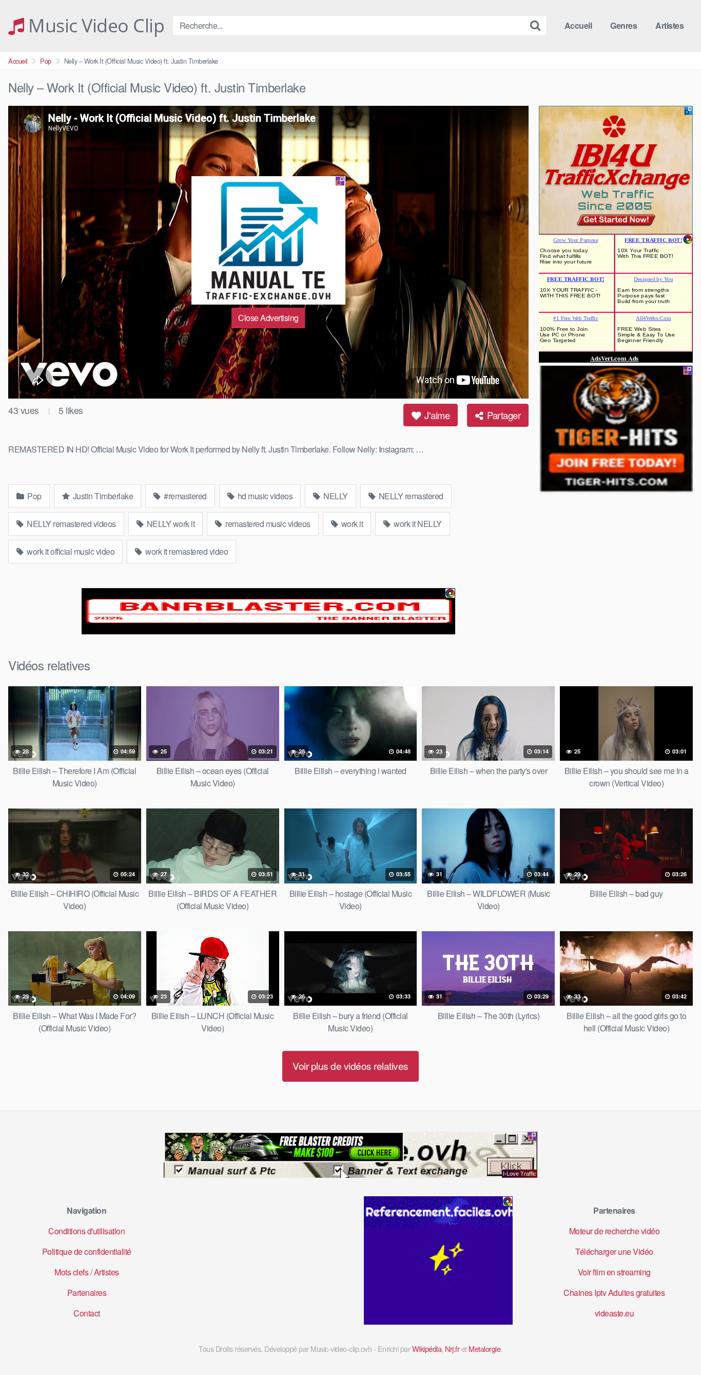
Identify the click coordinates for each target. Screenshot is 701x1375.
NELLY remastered (410, 496)
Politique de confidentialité (86, 1251)
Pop (45, 61)
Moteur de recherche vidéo (614, 1231)
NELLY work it (169, 524)
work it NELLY (417, 524)
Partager (503, 415)
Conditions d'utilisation (86, 1231)
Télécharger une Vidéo (614, 1251)
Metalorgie (484, 1348)
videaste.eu (614, 1313)
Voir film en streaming (614, 1272)
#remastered (184, 496)
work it (351, 524)
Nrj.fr (452, 1348)
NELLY (335, 496)
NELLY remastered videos (70, 524)
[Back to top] (673, 1342)
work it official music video (70, 551)
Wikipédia (427, 1348)
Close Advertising (268, 318)
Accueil (578, 25)
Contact (86, 1313)
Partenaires (87, 1292)
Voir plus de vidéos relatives (350, 1065)
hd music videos (264, 496)
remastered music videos (267, 524)
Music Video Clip (94, 25)
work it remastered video (186, 551)
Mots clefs (71, 1272)
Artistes (669, 25)
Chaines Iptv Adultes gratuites (614, 1292)
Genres (623, 25)
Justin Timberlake (102, 496)
